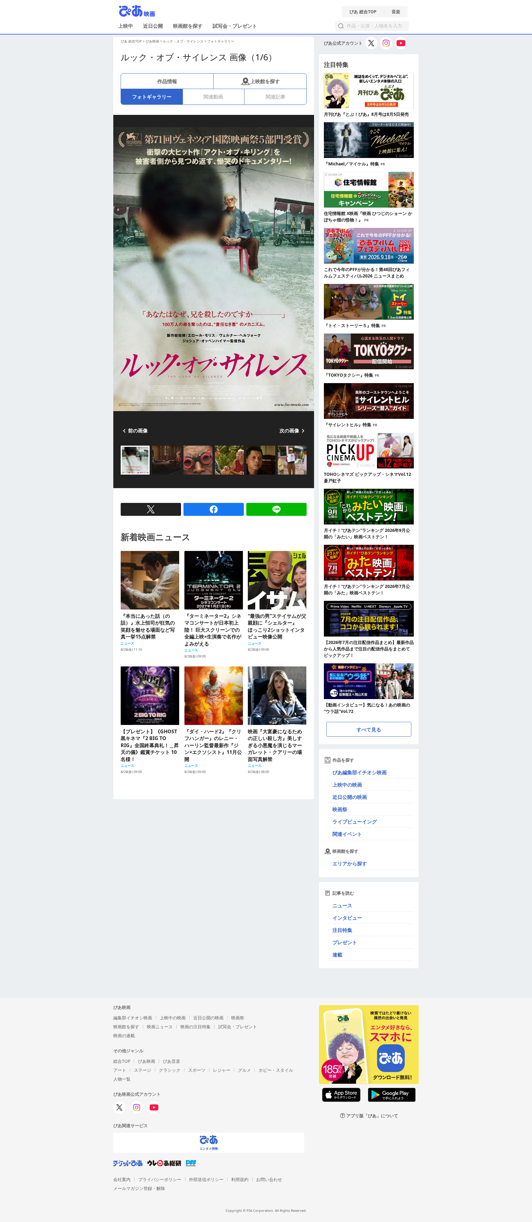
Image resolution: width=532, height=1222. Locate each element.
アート (119, 1070)
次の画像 (289, 430)
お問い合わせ (269, 1179)
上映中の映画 (347, 784)
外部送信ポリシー (206, 1179)
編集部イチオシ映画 (132, 1018)
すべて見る (369, 729)
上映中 (125, 25)
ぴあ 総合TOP (363, 12)
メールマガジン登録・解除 (139, 1188)
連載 (337, 954)
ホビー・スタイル (276, 1070)
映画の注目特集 (195, 1027)
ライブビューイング (354, 821)
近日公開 (153, 25)
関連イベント (347, 834)
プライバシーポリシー (159, 1179)
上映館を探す (265, 81)
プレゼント (344, 942)
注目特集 (342, 930)
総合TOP (121, 1061)
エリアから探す (349, 863)
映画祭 (339, 809)
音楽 (396, 12)
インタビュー (347, 917)
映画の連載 (124, 1035)
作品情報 (167, 81)
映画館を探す (188, 25)
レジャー (221, 1070)
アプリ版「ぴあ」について (372, 1115)
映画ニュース (160, 1027)
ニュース (342, 905)
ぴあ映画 (152, 41)
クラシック (169, 1070)
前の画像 (138, 430)
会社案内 (122, 1179)
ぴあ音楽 (171, 1061)
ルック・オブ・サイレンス (183, 41)
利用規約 (239, 1179)
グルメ (244, 1070)
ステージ (142, 1070)
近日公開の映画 (349, 797)
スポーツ (196, 1070)
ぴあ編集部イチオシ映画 (359, 772)
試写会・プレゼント (235, 25)
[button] (123, 475)
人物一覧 (122, 1079)
